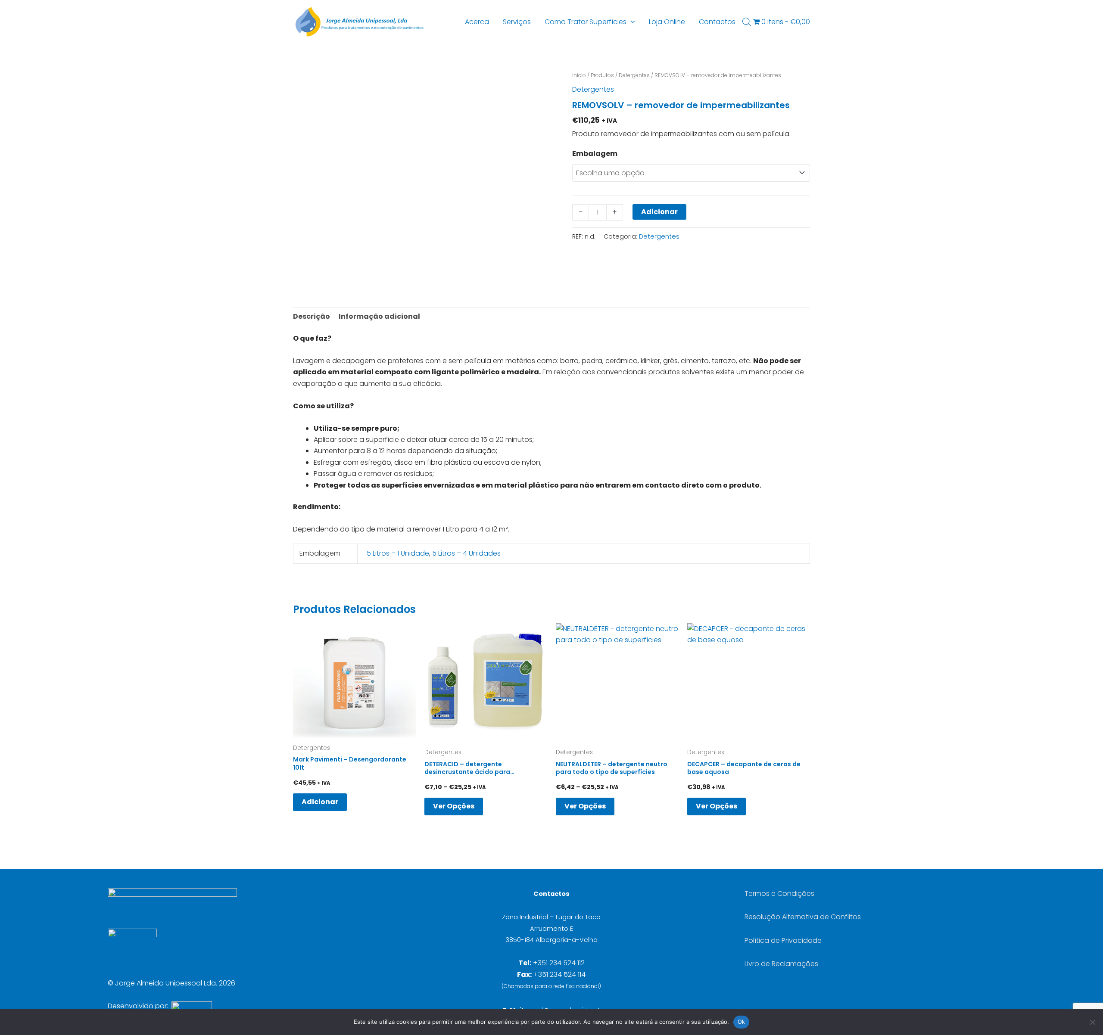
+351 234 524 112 (559, 963)
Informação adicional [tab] (379, 316)
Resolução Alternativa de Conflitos (803, 917)
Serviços (517, 22)
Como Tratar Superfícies (585, 22)
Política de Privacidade (783, 940)
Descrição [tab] (311, 316)
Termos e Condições (779, 893)
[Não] (1092, 1022)
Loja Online (667, 22)
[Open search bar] (746, 22)
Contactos (717, 22)
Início (579, 75)
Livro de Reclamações (781, 964)
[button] (630, 22)
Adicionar (659, 212)
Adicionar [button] (320, 802)
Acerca (477, 22)
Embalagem (594, 154)
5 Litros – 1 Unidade (398, 553)
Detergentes (634, 75)
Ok (741, 1021)
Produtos (602, 75)
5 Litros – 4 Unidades (466, 553)
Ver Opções (453, 806)
